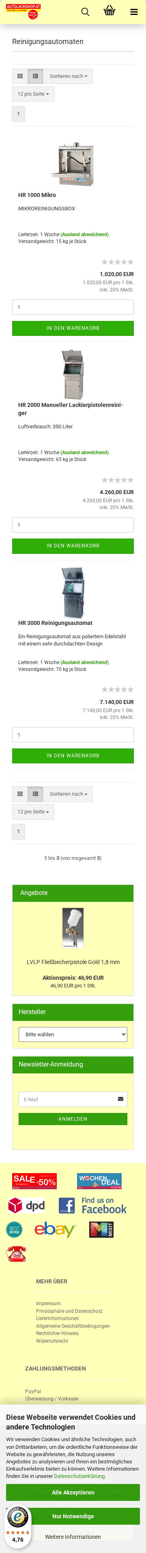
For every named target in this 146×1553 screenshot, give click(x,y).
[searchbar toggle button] (85, 12)
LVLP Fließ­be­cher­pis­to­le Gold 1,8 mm (73, 962)
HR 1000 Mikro (37, 195)
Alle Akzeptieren (73, 1492)
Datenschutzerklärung (79, 1476)
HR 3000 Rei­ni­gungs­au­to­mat (55, 623)
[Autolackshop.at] (20, 12)
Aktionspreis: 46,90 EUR (73, 978)
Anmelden (73, 1119)
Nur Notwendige (73, 1516)
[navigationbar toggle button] (134, 12)
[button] (20, 76)
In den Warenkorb (73, 328)
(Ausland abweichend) (84, 234)
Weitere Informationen (73, 1537)
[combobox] (69, 76)
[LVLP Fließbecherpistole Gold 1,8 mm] (73, 928)
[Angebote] (124, 893)
